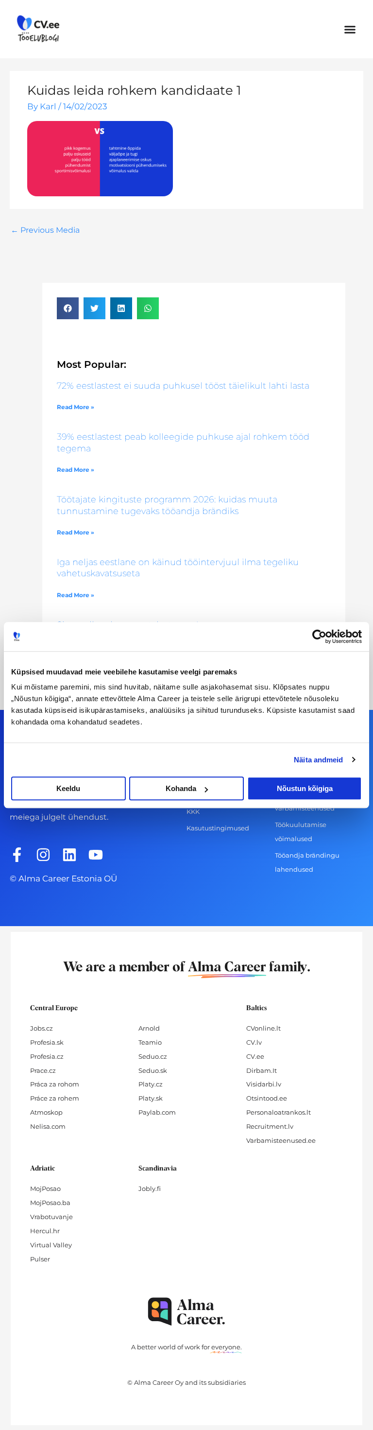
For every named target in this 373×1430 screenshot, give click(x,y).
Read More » (75, 407)
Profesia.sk (47, 1042)
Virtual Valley (51, 1245)
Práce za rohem (54, 1098)
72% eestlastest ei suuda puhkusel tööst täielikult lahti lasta (183, 385)
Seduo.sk (152, 1070)
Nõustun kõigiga (305, 788)
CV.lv (254, 1042)
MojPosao (45, 1188)
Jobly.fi (149, 1188)
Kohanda (181, 788)
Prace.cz (43, 1070)
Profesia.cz (47, 1056)
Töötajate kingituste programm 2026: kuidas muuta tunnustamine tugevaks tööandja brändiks (167, 505)
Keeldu (68, 788)
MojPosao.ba (50, 1202)
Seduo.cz (152, 1056)
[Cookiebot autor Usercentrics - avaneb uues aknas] (319, 636)
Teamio (150, 1042)
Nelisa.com (48, 1126)
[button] (349, 29)
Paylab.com (157, 1112)
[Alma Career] (186, 1311)
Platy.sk (150, 1098)
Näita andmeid (318, 760)
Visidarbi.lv (263, 1084)
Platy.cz (150, 1084)
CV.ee (255, 1056)
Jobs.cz (41, 1028)
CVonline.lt (263, 1028)
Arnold (149, 1028)
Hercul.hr (45, 1231)
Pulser (40, 1259)
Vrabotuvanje (51, 1217)
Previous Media (45, 230)
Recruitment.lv (269, 1126)
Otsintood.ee (266, 1098)
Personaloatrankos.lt (278, 1112)
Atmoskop (46, 1112)
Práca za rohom (54, 1084)
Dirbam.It (261, 1070)
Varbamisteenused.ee (281, 1140)
